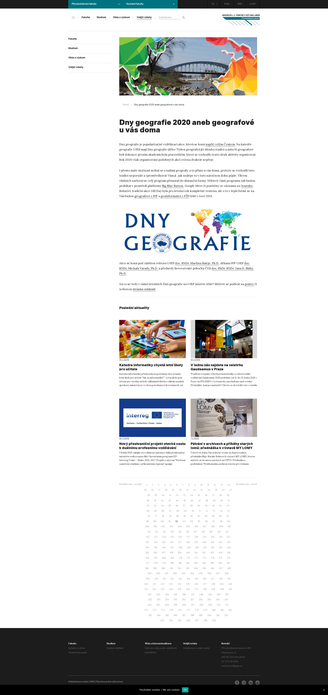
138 (188, 542)
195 (204, 568)
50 (221, 500)
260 (218, 599)
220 (146, 584)
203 (183, 573)
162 (204, 552)
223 (171, 584)
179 (164, 563)
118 (203, 531)
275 (171, 610)
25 (216, 489)
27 (230, 489)
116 (187, 531)
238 (205, 589)
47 (199, 500)
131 (220, 536)
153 (220, 547)
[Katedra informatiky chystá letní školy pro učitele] (152, 339)
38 (220, 495)
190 (163, 568)
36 (206, 495)
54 (162, 505)
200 (158, 573)
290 (209, 615)
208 (226, 573)
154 (229, 547)
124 (164, 536)
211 (164, 578)
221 (154, 584)
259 (209, 599)
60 (206, 505)
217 (212, 578)
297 (197, 620)
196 (212, 568)
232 (154, 589)
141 (212, 542)
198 (229, 568)
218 (220, 578)
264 (167, 604)
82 (191, 516)
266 (184, 604)
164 (220, 552)
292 (226, 615)
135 (163, 542)
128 (196, 536)
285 (167, 615)
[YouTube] (257, 682)
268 (201, 604)
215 (196, 578)
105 (188, 526)
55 (170, 505)
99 (228, 521)
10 (201, 484)
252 (150, 599)
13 (222, 484)
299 (214, 620)
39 (228, 495)
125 (172, 536)
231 (146, 589)
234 (171, 589)
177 (147, 563)
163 (212, 552)
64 (148, 511)
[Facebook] (237, 682)
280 (214, 610)
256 (184, 599)
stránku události (144, 289)
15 (146, 489)
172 (196, 557)
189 (155, 568)
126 (180, 536)
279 (205, 610)
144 (147, 547)
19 (173, 489)
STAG (227, 4)
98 (221, 521)
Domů (126, 104)
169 (172, 557)
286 (175, 615)
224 (179, 584)
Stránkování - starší (246, 484)
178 (156, 563)
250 (218, 594)
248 (201, 594)
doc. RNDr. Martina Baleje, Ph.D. (197, 263)
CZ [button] (212, 4)
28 (148, 495)
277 (188, 610)
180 (172, 563)
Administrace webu (78, 682)
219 (228, 578)
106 (196, 526)
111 (149, 531)
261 (226, 599)
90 (162, 521)
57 (184, 505)
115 (180, 531)
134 (155, 542)
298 (205, 620)
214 (188, 578)
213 (180, 578)
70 (192, 511)
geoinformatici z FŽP (175, 196)
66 (163, 511)
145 (155, 547)
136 (172, 542)
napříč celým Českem (220, 144)
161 (196, 552)
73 (214, 511)
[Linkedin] (251, 682)
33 (184, 495)
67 (170, 511)
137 (180, 542)
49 (214, 500)
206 (209, 573)
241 (230, 589)
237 (196, 589)
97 (214, 521)
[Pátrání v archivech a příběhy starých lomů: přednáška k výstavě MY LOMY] (224, 418)
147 (172, 547)
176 (228, 557)
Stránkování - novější (130, 484)
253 (158, 599)
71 (200, 511)
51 (229, 500)
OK (185, 689)
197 (221, 568)
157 (163, 552)
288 (192, 615)
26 (223, 489)
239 (213, 589)
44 (177, 500)
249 (210, 594)
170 (180, 557)
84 (206, 516)
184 (204, 563)
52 (148, 505)
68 (177, 511)
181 (180, 563)
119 (211, 531)
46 (192, 500)
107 (204, 526)
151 (204, 547)
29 (155, 495)
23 (201, 489)
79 (170, 516)
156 (155, 552)
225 (188, 584)
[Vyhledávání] (184, 17)
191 (171, 568)
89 (155, 521)
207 (218, 573)
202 (175, 573)
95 (199, 521)
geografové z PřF (146, 196)
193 (187, 568)
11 (208, 484)
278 (197, 610)
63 (228, 505)
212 (172, 578)
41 (155, 500)
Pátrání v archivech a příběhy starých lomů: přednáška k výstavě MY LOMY (222, 446)
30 (163, 495)
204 (192, 573)
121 (227, 531)
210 (156, 578)
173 (204, 557)
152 (212, 547)
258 (200, 599)
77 (156, 516)
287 (184, 615)
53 (155, 505)
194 (196, 568)
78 (163, 516)
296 (188, 620)
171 (188, 557)
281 (222, 610)
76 (148, 516)
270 (218, 604)
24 (209, 489)
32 (177, 495)
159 (179, 552)
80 (177, 516)
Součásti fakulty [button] (134, 4)
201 (166, 573)
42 (162, 500)
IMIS (239, 4)
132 (228, 536)
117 (195, 531)
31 (170, 495)
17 (159, 489)
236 (188, 589)
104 (180, 526)
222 (162, 584)
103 (171, 526)
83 (199, 516)
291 (218, 615)
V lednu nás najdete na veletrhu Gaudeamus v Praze (217, 367)
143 (228, 542)
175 (220, 557)
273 (154, 610)
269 (210, 604)
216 (204, 578)
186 (220, 563)
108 (213, 526)
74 (221, 511)
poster (250, 284)
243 (158, 594)
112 (156, 531)
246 (184, 594)
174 (212, 557)
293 (162, 620)
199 (149, 573)
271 (226, 604)
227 (205, 584)
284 (158, 615)
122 (147, 536)
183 (196, 563)
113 (164, 531)
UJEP (253, 4)
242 (150, 594)
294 (171, 620)
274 (163, 610)
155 (147, 552)
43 (169, 500)
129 (204, 536)
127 (188, 536)
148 (180, 547)
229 (221, 584)
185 (212, 563)
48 (207, 500)
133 (147, 542)
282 (230, 610)
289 (201, 615)
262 (150, 604)
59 (198, 505)
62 (220, 505)
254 (167, 599)
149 (188, 547)
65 (155, 511)
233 (162, 589)
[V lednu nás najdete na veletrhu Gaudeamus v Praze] (224, 339)
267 (193, 604)
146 (164, 547)
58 (191, 505)
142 (220, 542)
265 (175, 604)
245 (175, 594)
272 (146, 610)
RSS (92, 682)
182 (188, 563)
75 (228, 511)
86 (220, 516)
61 (213, 505)
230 (230, 584)
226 (196, 584)
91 (169, 521)
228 (213, 584)
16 (152, 489)
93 (184, 521)
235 (179, 589)
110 (229, 526)
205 (201, 573)
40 (148, 500)
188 (147, 568)
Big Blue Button (172, 186)
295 (179, 620)
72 (207, 511)
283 (150, 615)
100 (147, 526)
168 (164, 557)
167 (156, 557)
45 (184, 500)
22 (194, 489)
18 (166, 489)
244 (167, 594)
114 (172, 531)
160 (188, 552)
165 (229, 552)
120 (219, 531)
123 (156, 536)
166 (147, 557)
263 (158, 604)
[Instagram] (244, 682)
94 (191, 521)
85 (213, 516)
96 (206, 521)
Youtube (247, 186)
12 (215, 484)
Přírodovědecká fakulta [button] (84, 4)
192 (179, 568)
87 (228, 516)
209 (148, 578)
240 (222, 589)
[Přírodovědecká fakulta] (73, 17)
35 (199, 495)
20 (180, 489)
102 (163, 526)
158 (171, 552)
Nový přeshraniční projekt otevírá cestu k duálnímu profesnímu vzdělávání (152, 446)
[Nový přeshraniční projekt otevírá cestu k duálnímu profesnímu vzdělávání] (152, 418)
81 (185, 516)
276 (180, 610)
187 (228, 563)
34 (191, 495)
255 (175, 599)
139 (196, 542)
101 (155, 526)
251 (226, 594)
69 (185, 511)
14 (229, 484)
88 (147, 521)
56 (177, 505)
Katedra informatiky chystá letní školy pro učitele (151, 367)
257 (192, 599)
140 (204, 542)
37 (213, 495)
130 (212, 536)
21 (187, 489)
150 (197, 547)
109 (221, 526)
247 (193, 594)
